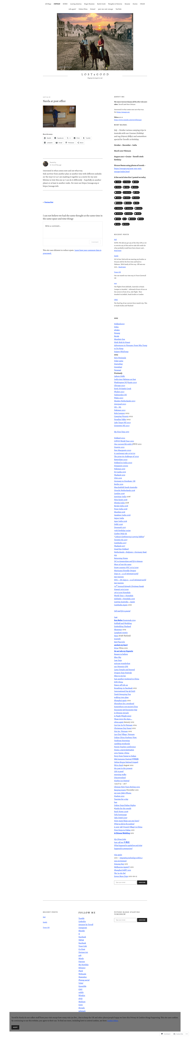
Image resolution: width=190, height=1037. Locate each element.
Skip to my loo (120, 675)
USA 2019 (118, 478)
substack (82, 1011)
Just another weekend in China (126, 679)
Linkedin (82, 921)
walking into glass (121, 697)
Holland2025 (119, 323)
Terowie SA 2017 (120, 539)
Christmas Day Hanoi (123, 728)
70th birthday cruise (122, 530)
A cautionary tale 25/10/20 (124, 453)
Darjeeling (118, 364)
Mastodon (83, 977)
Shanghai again (120, 700)
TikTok (81, 940)
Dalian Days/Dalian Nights (125, 805)
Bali (115, 239)
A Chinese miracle (121, 712)
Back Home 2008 (121, 811)
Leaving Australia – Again (124, 601)
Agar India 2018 (120, 521)
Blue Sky (117, 657)
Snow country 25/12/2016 (126, 567)
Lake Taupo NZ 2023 (122, 422)
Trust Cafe (83, 946)
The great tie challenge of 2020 (126, 456)
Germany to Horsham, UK (124, 481)
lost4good (95, 74)
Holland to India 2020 (123, 462)
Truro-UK (117, 272)
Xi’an (116, 648)
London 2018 (119, 493)
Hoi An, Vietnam (121, 731)
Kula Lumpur (119, 413)
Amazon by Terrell (86, 924)
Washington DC (120, 382)
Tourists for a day (121, 799)
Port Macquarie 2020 (122, 450)
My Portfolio (84, 964)
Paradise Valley (120, 419)
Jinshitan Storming (122, 740)
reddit (81, 992)
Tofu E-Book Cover (120, 817)
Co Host (82, 949)
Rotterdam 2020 (120, 459)
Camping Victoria (121, 416)
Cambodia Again (121, 604)
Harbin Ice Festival (121, 780)
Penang (117, 333)
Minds (81, 958)
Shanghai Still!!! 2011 (122, 870)
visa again (118, 854)
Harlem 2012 (119, 796)
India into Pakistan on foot (125, 379)
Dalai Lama (118, 360)
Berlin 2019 (118, 484)
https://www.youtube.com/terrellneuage (128, 120)
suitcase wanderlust (122, 663)
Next (116, 635)
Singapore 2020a (121, 465)
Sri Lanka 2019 (120, 472)
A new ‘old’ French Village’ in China (128, 827)
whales (117, 330)
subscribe (142, 882)
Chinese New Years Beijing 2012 (127, 786)
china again (118, 722)
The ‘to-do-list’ (120, 873)
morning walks (120, 774)
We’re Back (118, 765)
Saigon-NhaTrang (121, 351)
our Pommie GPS (121, 666)
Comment (94, 242)
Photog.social (84, 980)
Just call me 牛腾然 (122, 842)
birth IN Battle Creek (122, 388)
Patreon (82, 961)
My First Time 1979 (121, 431)
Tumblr (81, 918)
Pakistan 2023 (119, 410)
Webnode (82, 974)
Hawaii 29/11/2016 (121, 589)
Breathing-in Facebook (123, 688)
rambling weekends (122, 743)
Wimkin (82, 995)
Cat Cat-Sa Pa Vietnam (123, 725)
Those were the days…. (123, 719)
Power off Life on (121, 685)
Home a (124, 749)
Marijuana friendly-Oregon (125, 570)
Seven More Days (121, 876)
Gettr (81, 1004)
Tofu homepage (120, 814)
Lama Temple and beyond (124, 669)
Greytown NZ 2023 (121, 425)
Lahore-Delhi (119, 376)
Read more (117, 250)
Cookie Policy (112, 1020)
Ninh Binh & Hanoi (122, 342)
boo (115, 802)
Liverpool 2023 (120, 404)
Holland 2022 (119, 438)
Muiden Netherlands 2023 (124, 401)
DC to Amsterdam (128, 561)
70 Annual (129, 586)
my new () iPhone (123, 793)
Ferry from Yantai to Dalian (125, 756)
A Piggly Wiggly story (122, 716)
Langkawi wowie (121, 632)
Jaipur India (119, 518)
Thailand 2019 (119, 475)
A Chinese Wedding (122, 833)
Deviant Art (83, 952)
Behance (82, 967)
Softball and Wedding (123, 623)
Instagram (83, 927)
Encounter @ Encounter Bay (125, 709)
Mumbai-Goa (119, 339)
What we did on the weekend (124, 824)
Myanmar (118, 629)
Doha (116, 327)
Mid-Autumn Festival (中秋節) (126, 759)
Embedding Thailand (122, 626)
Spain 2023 (132, 382)
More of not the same (122, 564)
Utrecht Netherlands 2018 (124, 490)
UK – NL (117, 407)
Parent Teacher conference (125, 746)
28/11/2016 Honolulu (122, 592)
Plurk (81, 970)
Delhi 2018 (118, 524)
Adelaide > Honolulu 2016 (124, 598)
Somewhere (126, 706)
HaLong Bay (119, 864)
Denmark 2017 (120, 527)
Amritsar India (120, 496)
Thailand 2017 (119, 546)
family (116, 256)
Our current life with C (123, 444)
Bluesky (82, 930)
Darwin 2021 (119, 447)
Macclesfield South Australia (125, 487)
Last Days (118, 660)
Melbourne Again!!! (122, 867)
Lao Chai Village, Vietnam (124, 734)
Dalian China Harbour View (125, 737)
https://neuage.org (123, 112)
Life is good (118, 771)
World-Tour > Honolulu (123, 595)
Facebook (82, 937)
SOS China (118, 682)
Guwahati (118, 367)
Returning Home (121, 558)
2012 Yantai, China (121, 753)
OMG (116, 300)
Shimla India (119, 502)
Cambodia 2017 (120, 542)
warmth (117, 638)
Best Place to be (119, 642)
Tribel (81, 983)
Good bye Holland (121, 549)
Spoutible (82, 986)
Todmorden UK (120, 394)
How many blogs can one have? (126, 820)
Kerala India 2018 (121, 505)
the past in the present (123, 768)
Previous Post (48, 202)
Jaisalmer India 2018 (122, 515)
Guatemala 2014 (125, 620)
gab (80, 955)
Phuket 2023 (119, 391)
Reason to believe (121, 654)
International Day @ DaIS (124, 691)
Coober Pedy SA (120, 533)
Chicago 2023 (119, 385)
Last (115, 617)
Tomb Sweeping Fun (122, 694)
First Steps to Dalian (122, 830)
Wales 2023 (118, 397)
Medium (82, 1001)
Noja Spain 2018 (120, 499)
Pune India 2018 (120, 509)
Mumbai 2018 (119, 512)
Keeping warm (120, 790)
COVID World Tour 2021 (124, 441)
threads (82, 1007)
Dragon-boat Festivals (123, 672)
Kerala (116, 336)
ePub (80, 998)
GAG (80, 989)
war (115, 283)
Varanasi (117, 370)
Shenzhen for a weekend (124, 703)
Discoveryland (120, 777)
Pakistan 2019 (119, 468)
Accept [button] (15, 1027)
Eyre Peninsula (120, 357)
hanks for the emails (123, 808)
